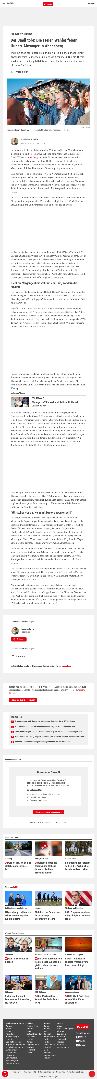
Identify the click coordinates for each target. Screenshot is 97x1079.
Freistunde (47, 1042)
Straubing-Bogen (32, 1026)
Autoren (9, 1026)
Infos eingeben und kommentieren (48, 812)
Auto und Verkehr (50, 1055)
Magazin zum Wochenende (15, 1045)
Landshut (30, 1029)
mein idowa (66, 666)
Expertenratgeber (12, 1060)
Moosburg (30, 1047)
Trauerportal (61, 1039)
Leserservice (61, 1034)
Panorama (47, 1053)
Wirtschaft (47, 1047)
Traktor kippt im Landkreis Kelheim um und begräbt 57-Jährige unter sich (45, 726)
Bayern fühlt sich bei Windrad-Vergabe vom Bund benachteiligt (76, 962)
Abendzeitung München (14, 1047)
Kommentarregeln (12, 1037)
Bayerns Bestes (11, 1058)
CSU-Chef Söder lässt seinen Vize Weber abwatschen (77, 999)
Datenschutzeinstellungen (48, 1077)
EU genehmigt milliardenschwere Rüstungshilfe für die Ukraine (18, 915)
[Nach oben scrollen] (92, 1074)
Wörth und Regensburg (34, 1034)
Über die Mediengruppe (14, 1042)
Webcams (60, 1045)
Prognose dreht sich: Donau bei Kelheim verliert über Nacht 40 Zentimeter (45, 721)
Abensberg (32, 157)
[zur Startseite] (83, 1025)
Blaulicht (47, 1029)
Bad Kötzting (31, 1037)
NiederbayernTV (11, 1055)
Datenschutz (26, 1072)
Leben (46, 1050)
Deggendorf (31, 1050)
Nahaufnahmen (49, 1045)
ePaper (59, 1026)
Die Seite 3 (47, 1034)
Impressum (16, 1072)
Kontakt (8, 1029)
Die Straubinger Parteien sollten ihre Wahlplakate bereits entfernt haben (77, 866)
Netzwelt (47, 1058)
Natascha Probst (31, 139)
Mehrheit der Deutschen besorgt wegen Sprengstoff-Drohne (47, 915)
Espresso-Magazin (12, 1063)
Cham (29, 1031)
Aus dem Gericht (49, 1037)
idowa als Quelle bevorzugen (23, 700)
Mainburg (30, 1042)
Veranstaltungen (63, 1047)
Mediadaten (60, 1072)
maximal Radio (11, 1053)
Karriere (9, 1031)
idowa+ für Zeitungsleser (65, 1029)
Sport (45, 1031)
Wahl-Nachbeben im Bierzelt (17, 960)
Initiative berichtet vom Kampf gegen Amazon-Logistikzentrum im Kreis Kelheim (48, 963)
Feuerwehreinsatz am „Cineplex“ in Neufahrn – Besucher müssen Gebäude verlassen (49, 736)
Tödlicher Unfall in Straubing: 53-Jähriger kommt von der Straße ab (42, 741)
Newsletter (10, 1034)
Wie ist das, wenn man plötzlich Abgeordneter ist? (18, 866)
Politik (10, 3)
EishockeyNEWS (11, 1050)
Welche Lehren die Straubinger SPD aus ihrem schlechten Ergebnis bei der (46, 867)
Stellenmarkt (61, 1037)
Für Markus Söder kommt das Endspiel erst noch (47, 999)
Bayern (46, 1026)
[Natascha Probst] (15, 141)
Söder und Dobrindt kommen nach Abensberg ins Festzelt (18, 999)
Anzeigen (60, 1042)
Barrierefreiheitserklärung (75, 1072)
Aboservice (61, 1031)
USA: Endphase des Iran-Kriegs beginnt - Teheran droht (77, 915)
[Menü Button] (3, 3)
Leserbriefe (10, 1039)
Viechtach (30, 1039)
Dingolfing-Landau (33, 1045)
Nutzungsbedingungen (46, 1072)
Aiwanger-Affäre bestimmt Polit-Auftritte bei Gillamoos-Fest (55, 404)
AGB (34, 1072)
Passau (29, 1053)
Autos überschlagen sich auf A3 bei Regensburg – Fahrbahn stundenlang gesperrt (48, 731)
